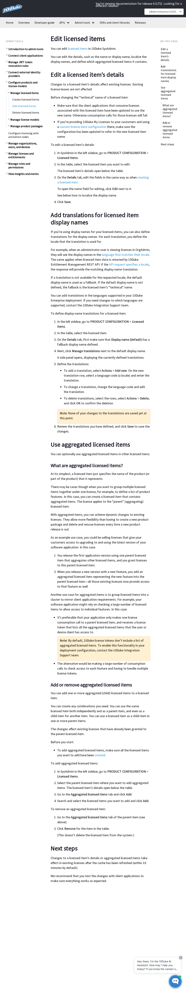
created (100, 755)
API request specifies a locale (129, 264)
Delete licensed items (25, 112)
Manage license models (24, 119)
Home (9, 22)
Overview (24, 22)
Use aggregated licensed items (168, 93)
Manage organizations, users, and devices (22, 145)
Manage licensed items (24, 93)
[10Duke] (12, 14)
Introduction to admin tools (25, 49)
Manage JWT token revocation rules (20, 63)
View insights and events (23, 174)
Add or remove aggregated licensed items (170, 130)
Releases (140, 22)
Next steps (167, 144)
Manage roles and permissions (19, 165)
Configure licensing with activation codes (23, 135)
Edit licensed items (24, 106)
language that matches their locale (125, 255)
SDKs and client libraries (115, 22)
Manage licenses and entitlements (21, 155)
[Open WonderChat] (175, 981)
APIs (62, 22)
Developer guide (44, 22)
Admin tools (82, 22)
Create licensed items (25, 99)
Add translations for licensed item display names (168, 74)
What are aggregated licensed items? (170, 110)
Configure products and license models (22, 84)
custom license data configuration (83, 127)
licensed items (78, 48)
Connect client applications (25, 55)
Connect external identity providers (24, 74)
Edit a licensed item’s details (166, 54)
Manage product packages (26, 126)
